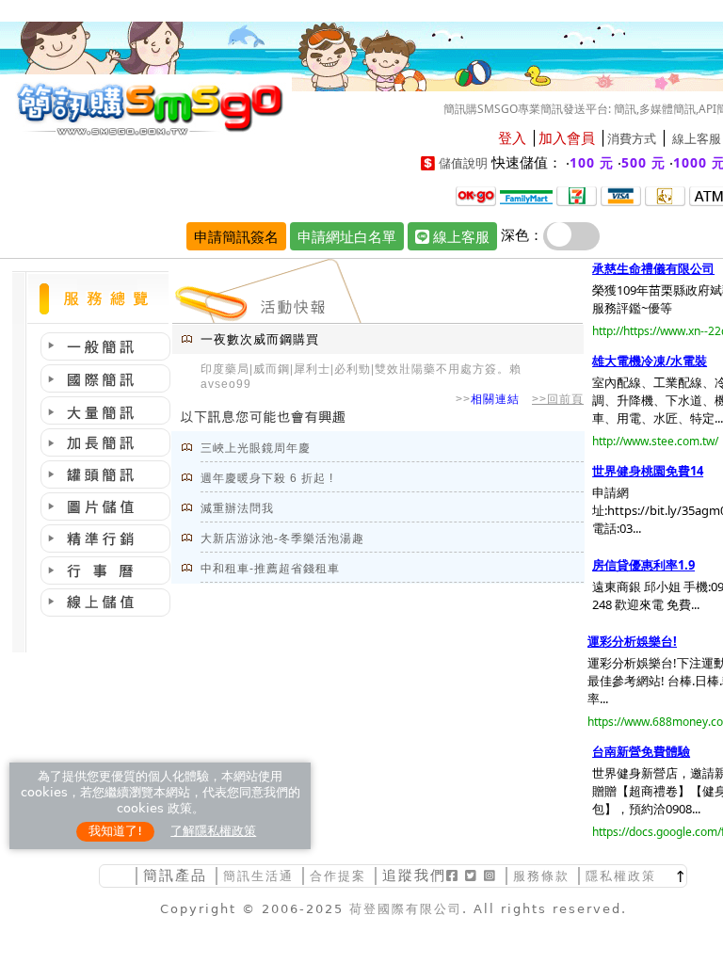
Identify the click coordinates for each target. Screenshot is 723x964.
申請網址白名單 (346, 236)
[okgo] (476, 195)
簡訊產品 (175, 875)
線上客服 (696, 139)
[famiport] (526, 195)
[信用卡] (621, 195)
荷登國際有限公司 (405, 909)
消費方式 (631, 139)
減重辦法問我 (237, 508)
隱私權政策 (621, 876)
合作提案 (338, 876)
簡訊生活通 (258, 876)
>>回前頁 (558, 399)
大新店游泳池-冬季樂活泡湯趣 (282, 538)
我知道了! (115, 831)
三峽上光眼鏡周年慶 (256, 448)
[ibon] (576, 195)
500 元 (643, 162)
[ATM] (665, 195)
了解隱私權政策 (213, 831)
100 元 (592, 162)
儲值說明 (463, 163)
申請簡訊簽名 (236, 236)
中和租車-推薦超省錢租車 (270, 568)
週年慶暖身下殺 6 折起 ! (267, 478)
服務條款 (541, 876)
